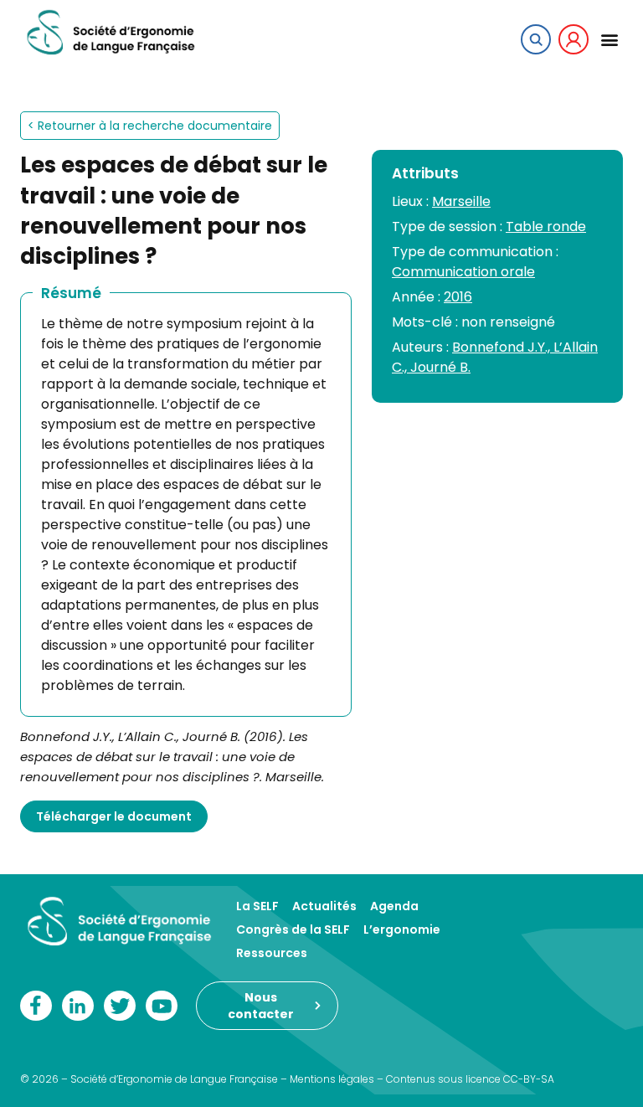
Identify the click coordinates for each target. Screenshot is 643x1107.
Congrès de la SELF (293, 929)
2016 (458, 296)
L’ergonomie (401, 929)
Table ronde (546, 226)
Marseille (461, 201)
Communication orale (463, 271)
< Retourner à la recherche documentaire (150, 125)
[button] (609, 39)
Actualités (324, 906)
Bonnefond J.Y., (502, 347)
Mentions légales (332, 1079)
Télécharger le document (114, 816)
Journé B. (440, 367)
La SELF (257, 906)
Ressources (271, 953)
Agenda (394, 906)
